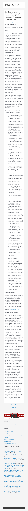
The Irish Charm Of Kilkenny (10, 443)
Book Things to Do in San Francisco (11, 454)
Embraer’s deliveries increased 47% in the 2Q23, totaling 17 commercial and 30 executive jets (13, 491)
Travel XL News (13, 5)
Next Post (14, 407)
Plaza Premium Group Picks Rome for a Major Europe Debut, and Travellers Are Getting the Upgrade (14, 467)
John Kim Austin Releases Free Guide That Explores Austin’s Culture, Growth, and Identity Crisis (13, 451)
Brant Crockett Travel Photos (10, 424)
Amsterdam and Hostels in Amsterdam (12, 433)
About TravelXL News (8, 431)
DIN (21, 35)
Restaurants (8, 22)
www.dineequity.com (14, 309)
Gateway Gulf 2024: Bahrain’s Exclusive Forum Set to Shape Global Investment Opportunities (12, 486)
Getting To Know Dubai (9, 439)
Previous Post (14, 404)
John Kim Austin (7, 441)
